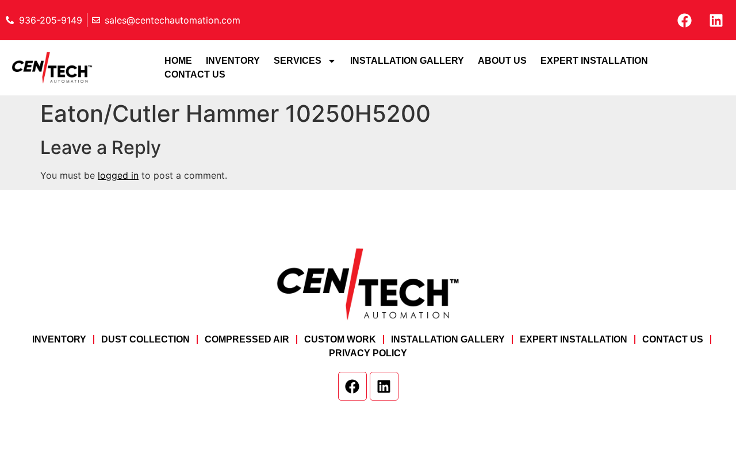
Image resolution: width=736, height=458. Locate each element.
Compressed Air (247, 339)
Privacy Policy (368, 353)
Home (178, 61)
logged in (118, 175)
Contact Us (194, 74)
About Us (502, 61)
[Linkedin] (716, 20)
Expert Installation (594, 61)
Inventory (233, 61)
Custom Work (340, 339)
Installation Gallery (407, 61)
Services (297, 61)
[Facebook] (684, 20)
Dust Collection (145, 339)
